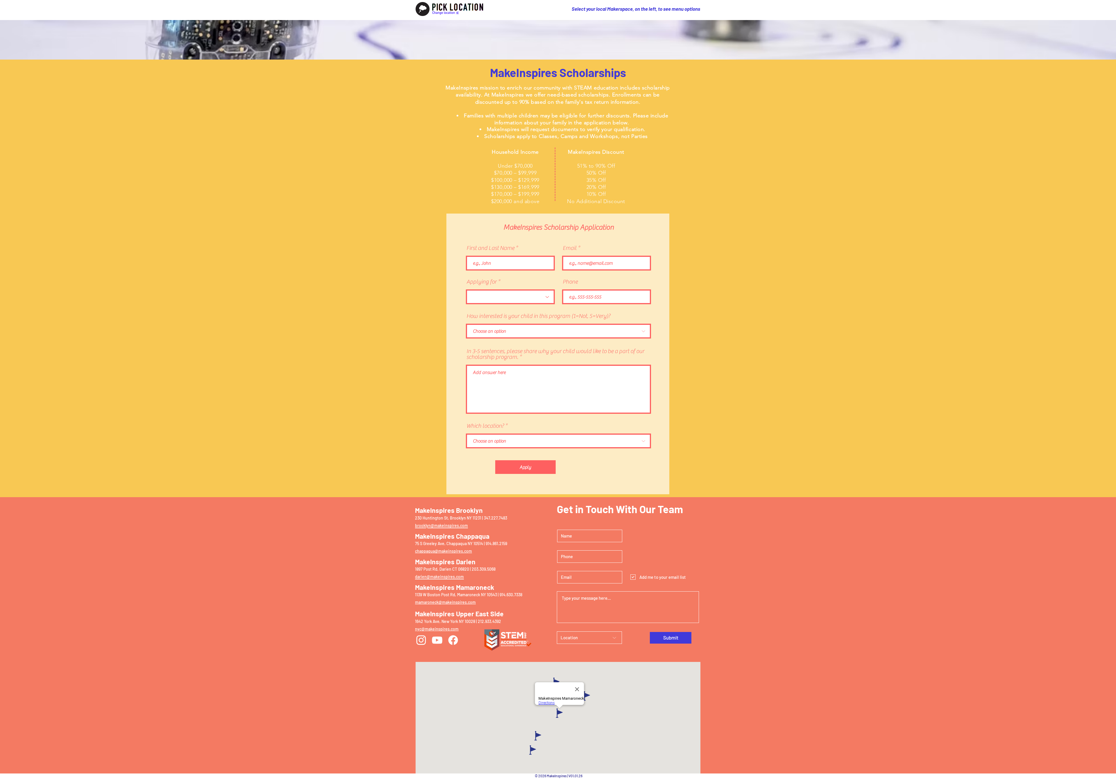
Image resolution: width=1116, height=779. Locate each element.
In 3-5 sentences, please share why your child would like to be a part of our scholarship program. (555, 354)
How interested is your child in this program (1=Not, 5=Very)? (538, 316)
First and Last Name (490, 248)
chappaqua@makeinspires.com (443, 551)
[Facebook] (453, 640)
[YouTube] (437, 640)
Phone (570, 282)
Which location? (485, 426)
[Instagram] (421, 640)
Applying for (481, 282)
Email (570, 248)
